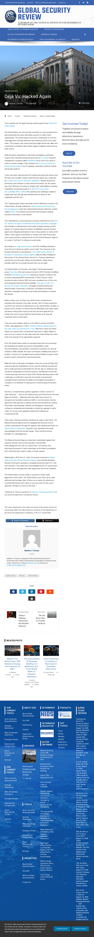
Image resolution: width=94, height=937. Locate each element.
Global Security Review (44, 14)
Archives (61, 748)
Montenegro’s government (20, 275)
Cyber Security (11, 576)
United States (33, 576)
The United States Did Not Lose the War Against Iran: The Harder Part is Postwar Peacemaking (46, 850)
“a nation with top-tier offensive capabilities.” (23, 181)
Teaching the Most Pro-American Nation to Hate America (82, 722)
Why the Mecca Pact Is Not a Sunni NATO (82, 834)
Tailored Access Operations (15, 428)
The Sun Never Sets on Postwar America (40, 618)
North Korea (62, 745)
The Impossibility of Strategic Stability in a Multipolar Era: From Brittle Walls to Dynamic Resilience (47, 818)
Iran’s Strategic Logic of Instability (45, 784)
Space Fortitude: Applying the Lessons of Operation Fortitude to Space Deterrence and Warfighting (46, 799)
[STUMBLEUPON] (50, 592)
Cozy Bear (45, 158)
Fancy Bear (13, 272)
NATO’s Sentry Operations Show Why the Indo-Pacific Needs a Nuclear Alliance (46, 865)
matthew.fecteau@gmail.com (16, 565)
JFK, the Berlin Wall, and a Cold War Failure (82, 865)
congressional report (24, 246)
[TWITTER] (22, 591)
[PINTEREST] (40, 591)
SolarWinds (31, 161)
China (60, 731)
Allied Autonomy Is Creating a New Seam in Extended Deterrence (51, 664)
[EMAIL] (31, 598)
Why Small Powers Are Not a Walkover (82, 892)
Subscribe (70, 191)
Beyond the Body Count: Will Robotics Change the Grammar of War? (12, 664)
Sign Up (69, 153)
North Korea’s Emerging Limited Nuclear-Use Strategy (46, 767)
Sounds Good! (62, 929)
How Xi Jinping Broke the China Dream (82, 764)
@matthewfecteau (32, 563)
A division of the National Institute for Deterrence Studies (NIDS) (49, 23)
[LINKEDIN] (31, 591)
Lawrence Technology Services (43, 492)
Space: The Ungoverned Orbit (46, 776)
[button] (24, 795)
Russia (22, 576)
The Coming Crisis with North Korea (46, 877)
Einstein (12, 212)
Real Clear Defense (82, 710)
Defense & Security (11, 91)
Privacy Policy (80, 929)
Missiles (61, 736)
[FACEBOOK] (13, 591)
